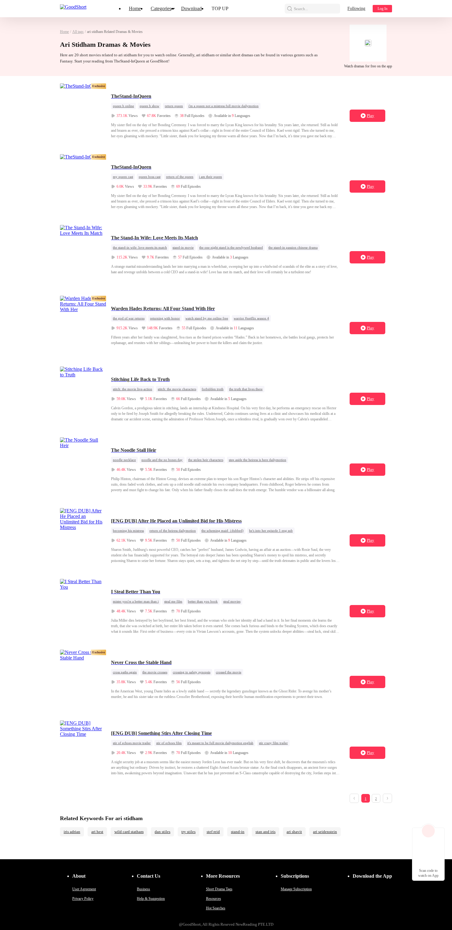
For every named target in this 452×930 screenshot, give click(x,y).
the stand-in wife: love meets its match (140, 247)
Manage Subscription (296, 889)
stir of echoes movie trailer (132, 743)
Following (356, 8)
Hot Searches (215, 908)
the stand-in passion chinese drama (293, 247)
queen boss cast (150, 176)
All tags (78, 32)
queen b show (149, 106)
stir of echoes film (169, 743)
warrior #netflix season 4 (251, 318)
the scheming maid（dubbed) (222, 530)
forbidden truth (213, 389)
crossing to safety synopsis (191, 672)
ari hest (97, 831)
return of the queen (179, 176)
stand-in (237, 831)
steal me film (173, 601)
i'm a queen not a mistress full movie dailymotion (223, 106)
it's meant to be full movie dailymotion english (220, 743)
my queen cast (123, 176)
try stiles (188, 831)
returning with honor (165, 318)
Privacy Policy (82, 898)
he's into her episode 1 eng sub (271, 530)
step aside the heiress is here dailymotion (257, 460)
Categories (161, 8)
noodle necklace (124, 460)
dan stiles (162, 831)
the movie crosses (154, 672)
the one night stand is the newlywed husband (231, 247)
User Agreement (84, 889)
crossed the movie (228, 672)
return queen (174, 106)
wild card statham (129, 831)
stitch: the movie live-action (132, 389)
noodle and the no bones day (162, 460)
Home (135, 8)
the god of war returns (129, 318)
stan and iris (266, 831)
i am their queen (210, 176)
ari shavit (294, 831)
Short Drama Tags (219, 889)
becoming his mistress (128, 530)
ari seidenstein (325, 831)
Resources (213, 898)
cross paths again (125, 672)
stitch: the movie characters (177, 389)
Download (191, 8)
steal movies (231, 601)
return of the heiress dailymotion (172, 530)
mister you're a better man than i (136, 601)
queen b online (123, 106)
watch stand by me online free (206, 318)
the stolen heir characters (205, 460)
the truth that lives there (246, 389)
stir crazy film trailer (273, 743)
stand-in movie (183, 247)
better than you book (203, 601)
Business (143, 889)
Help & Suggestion (151, 898)
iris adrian (72, 831)
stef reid (213, 831)
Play (370, 115)
